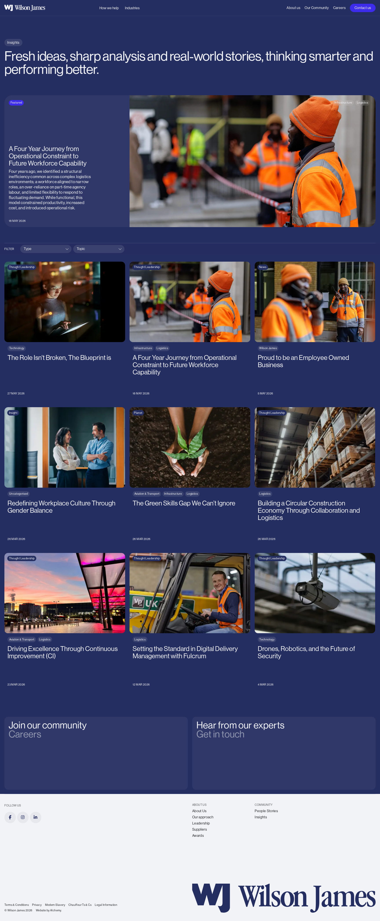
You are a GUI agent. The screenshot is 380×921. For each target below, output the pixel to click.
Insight (13, 412)
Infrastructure (343, 102)
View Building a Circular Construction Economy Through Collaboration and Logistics (305, 412)
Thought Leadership (22, 267)
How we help (109, 8)
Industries (132, 8)
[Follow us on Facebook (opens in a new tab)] (10, 817)
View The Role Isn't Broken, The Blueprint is (42, 264)
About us (293, 8)
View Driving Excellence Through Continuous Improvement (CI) (60, 555)
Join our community (43, 721)
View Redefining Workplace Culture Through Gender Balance (59, 409)
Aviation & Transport (147, 493)
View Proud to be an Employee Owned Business (297, 264)
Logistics (362, 102)
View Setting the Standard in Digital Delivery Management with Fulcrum (185, 558)
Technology (16, 348)
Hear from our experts (236, 721)
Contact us (362, 8)
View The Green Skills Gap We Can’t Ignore (168, 409)
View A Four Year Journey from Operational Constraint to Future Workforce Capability (80, 97)
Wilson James (268, 348)
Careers (339, 8)
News (263, 267)
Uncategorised (18, 493)
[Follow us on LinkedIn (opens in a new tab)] (35, 817)
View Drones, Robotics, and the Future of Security (299, 555)
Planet (138, 412)
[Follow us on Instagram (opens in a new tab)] (23, 817)
